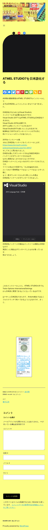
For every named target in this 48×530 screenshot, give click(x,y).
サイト (5, 473)
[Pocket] (18, 92)
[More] (40, 92)
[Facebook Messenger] (9, 92)
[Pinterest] (22, 92)
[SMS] (31, 92)
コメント (7, 429)
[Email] (27, 92)
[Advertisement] (24, 269)
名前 (5, 453)
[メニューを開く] (4, 25)
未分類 (27, 392)
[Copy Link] (35, 92)
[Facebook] (5, 92)
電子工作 (6, 402)
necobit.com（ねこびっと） (11, 521)
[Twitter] (14, 92)
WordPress (24, 526)
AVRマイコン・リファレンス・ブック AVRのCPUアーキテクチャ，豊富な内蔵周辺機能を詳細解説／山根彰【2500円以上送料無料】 (23, 363)
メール (6, 463)
